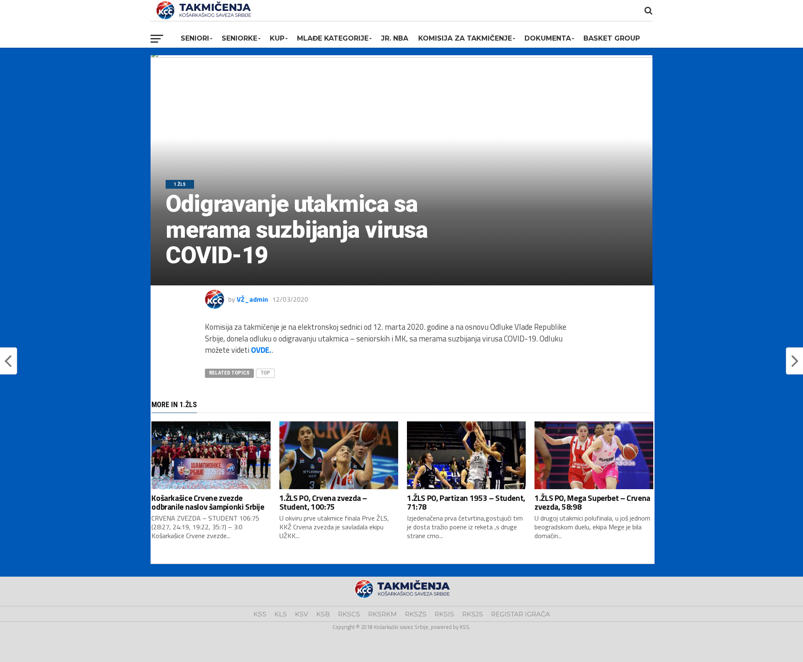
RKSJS (472, 614)
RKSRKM (382, 614)
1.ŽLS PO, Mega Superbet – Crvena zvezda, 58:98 (592, 502)
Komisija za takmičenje (465, 38)
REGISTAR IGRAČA (520, 614)
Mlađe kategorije (332, 38)
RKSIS (444, 614)
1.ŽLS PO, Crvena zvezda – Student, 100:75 (323, 502)
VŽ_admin (252, 299)
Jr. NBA (394, 38)
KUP (277, 38)
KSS (259, 614)
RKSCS (349, 614)
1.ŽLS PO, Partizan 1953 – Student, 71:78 (466, 502)
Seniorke (239, 38)
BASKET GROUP (611, 38)
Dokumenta (547, 38)
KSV (301, 614)
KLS (280, 614)
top (265, 372)
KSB (323, 614)
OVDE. (261, 350)
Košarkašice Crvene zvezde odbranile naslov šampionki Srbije (207, 502)
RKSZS (416, 614)
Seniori (195, 38)
